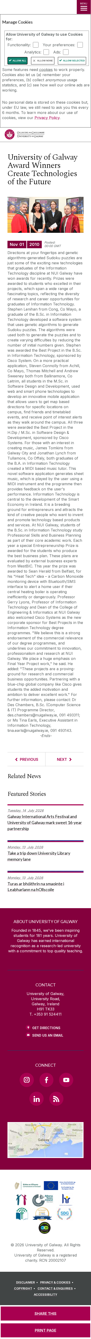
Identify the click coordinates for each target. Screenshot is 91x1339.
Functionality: (19, 45)
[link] (44, 1186)
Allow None (45, 60)
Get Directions (46, 1028)
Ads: (57, 52)
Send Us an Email (47, 1035)
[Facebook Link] (46, 1080)
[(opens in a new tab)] (45, 1190)
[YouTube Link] (66, 1080)
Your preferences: (59, 45)
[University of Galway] (24, 135)
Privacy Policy (47, 117)
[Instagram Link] (27, 1080)
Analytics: (32, 52)
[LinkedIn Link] (36, 1099)
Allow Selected (74, 60)
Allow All (19, 60)
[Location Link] (45, 1154)
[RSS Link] (56, 1099)
